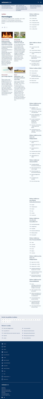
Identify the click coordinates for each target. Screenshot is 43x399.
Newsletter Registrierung (6, 395)
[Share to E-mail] (2, 27)
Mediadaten (3, 392)
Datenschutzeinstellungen (6, 390)
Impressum (3, 387)
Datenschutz (4, 388)
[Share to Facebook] (4, 27)
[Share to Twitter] (6, 27)
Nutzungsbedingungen (5, 393)
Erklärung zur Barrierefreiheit (6, 391)
